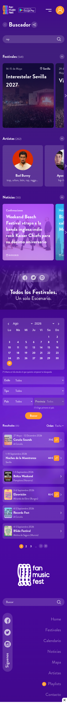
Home (56, 619)
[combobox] (33, 380)
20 (33, 353)
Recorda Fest (21, 513)
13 (34, 347)
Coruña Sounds (22, 440)
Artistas (54, 673)
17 (9, 353)
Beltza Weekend (23, 476)
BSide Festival (22, 531)
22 (48, 353)
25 (18, 358)
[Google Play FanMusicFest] (27, 10)
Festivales (53, 630)
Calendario (52, 641)
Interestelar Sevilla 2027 (26, 80)
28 (41, 358)
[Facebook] (24, 277)
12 (26, 347)
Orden (50, 426)
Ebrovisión (19, 494)
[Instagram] (42, 277)
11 (18, 347)
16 (57, 347)
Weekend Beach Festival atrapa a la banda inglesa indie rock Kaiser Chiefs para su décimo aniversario (28, 229)
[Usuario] (60, 10)
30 (57, 358)
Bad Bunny (22, 175)
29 (48, 358)
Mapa (56, 662)
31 (9, 363)
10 (9, 347)
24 (9, 358)
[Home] (9, 14)
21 (41, 353)
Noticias (54, 651)
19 (26, 353)
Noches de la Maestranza (21, 458)
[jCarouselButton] (65, 95)
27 (33, 358)
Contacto (53, 694)
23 (57, 353)
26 (26, 358)
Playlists (54, 684)
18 (18, 353)
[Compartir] (34, 25)
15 (49, 347)
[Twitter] (33, 277)
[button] (62, 56)
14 (41, 347)
